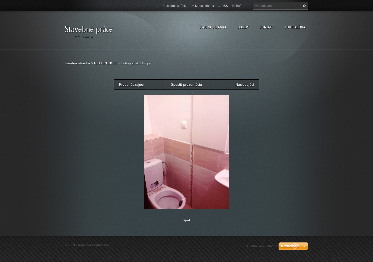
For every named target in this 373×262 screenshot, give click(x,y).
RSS (225, 6)
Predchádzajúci (131, 84)
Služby (243, 26)
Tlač (238, 6)
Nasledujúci (244, 84)
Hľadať (303, 6)
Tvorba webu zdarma (262, 246)
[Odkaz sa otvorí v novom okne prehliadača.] (186, 152)
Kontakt (267, 26)
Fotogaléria (295, 26)
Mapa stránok (204, 6)
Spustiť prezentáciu (186, 84)
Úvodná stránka (212, 26)
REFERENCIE (105, 63)
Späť (186, 220)
